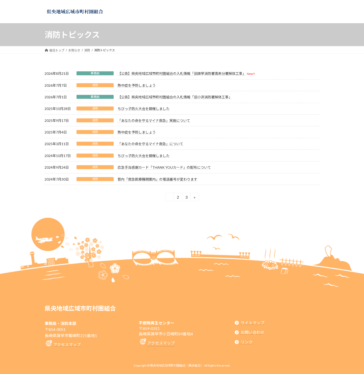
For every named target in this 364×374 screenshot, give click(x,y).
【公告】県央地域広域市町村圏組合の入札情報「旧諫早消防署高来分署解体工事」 (182, 73)
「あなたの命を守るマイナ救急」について (150, 144)
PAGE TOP (351, 358)
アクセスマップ (67, 344)
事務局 (95, 73)
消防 (95, 85)
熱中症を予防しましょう (137, 85)
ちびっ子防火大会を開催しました (144, 109)
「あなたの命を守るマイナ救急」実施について (154, 120)
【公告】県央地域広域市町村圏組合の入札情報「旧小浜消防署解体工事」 (175, 97)
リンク (247, 342)
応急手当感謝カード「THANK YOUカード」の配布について (164, 167)
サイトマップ (252, 322)
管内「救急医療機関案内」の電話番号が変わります (157, 179)
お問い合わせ (252, 332)
